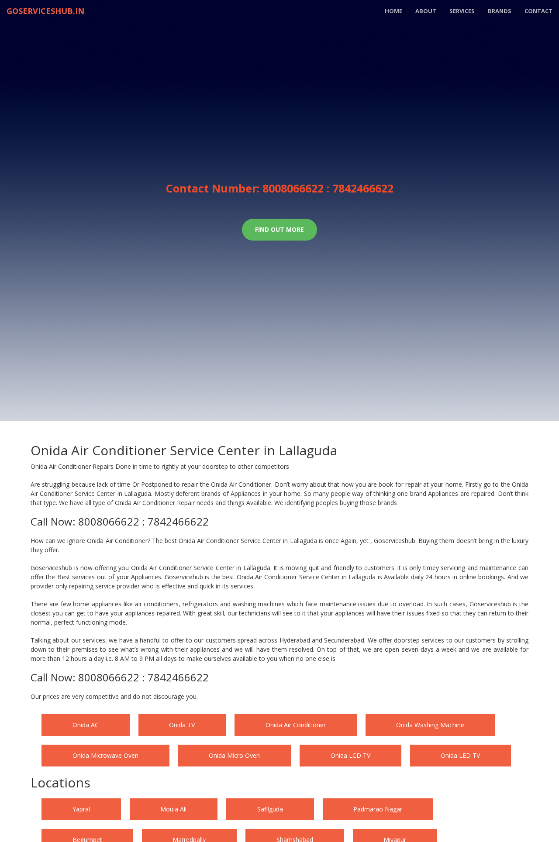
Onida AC (96, 725)
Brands (499, 11)
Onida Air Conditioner (348, 725)
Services (462, 11)
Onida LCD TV (103, 786)
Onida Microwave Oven (276, 755)
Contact (538, 11)
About (425, 11)
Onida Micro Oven (426, 755)
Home (393, 11)
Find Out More (279, 229)
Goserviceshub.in (45, 11)
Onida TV (214, 725)
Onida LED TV (234, 786)
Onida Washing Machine (117, 755)
